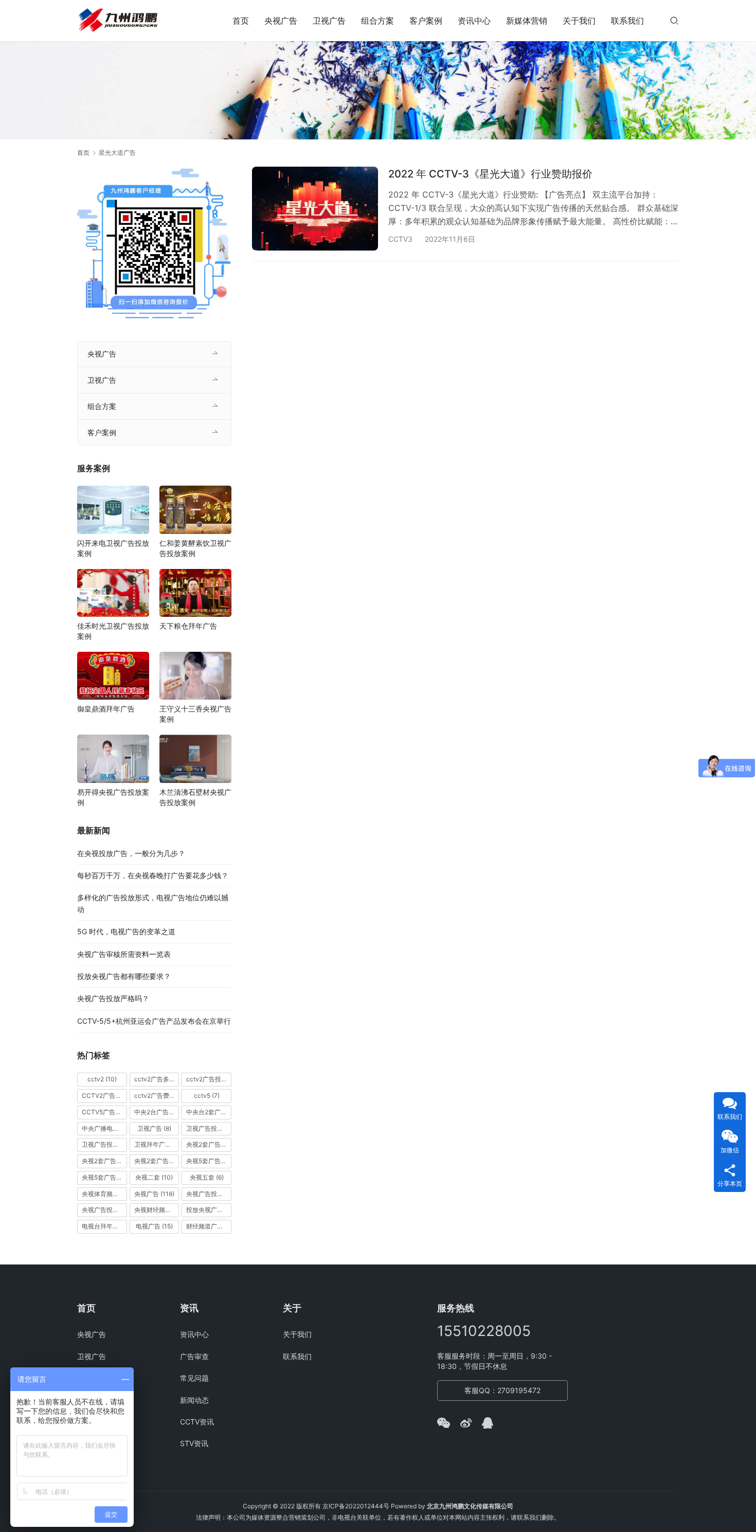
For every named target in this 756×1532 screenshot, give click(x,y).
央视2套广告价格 (104, 1161)
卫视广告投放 (208, 1128)
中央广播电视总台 (104, 1128)
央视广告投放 (208, 1194)
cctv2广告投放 (208, 1079)
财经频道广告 (208, 1226)
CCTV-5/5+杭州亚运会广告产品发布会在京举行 (154, 1021)
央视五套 (207, 1177)
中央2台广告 (156, 1112)
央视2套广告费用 (156, 1161)
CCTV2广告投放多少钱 (104, 1095)
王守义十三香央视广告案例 (195, 713)
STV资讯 (194, 1443)
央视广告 (280, 20)
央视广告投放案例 (104, 1210)
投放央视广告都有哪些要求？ (124, 976)
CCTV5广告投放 (104, 1112)
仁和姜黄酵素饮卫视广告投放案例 (195, 548)
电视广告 (154, 1226)
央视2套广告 (208, 1144)
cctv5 (207, 1095)
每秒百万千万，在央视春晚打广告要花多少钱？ (152, 875)
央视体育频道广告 (104, 1194)
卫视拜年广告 (156, 1144)
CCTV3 (400, 239)
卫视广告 (329, 20)
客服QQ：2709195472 (502, 1390)
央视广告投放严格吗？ (113, 998)
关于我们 (579, 20)
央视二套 (154, 1177)
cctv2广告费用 (156, 1095)
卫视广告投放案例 (104, 1144)
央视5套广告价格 (208, 1161)
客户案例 (425, 20)
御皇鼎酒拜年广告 (106, 708)
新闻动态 (194, 1400)
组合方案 (377, 20)
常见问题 (194, 1378)
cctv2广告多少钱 (156, 1079)
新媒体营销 (526, 20)
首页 (240, 20)
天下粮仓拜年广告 (188, 625)
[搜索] (674, 20)
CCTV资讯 (197, 1421)
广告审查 (194, 1356)
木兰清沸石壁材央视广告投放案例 (195, 797)
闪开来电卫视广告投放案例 (113, 548)
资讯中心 (474, 20)
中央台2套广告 (208, 1112)
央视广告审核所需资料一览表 (124, 954)
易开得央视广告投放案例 (113, 797)
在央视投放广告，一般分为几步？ (131, 853)
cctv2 (102, 1079)
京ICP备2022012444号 (355, 1506)
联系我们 (627, 20)
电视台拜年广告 (104, 1226)
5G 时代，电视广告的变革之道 (126, 931)
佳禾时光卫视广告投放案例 (113, 630)
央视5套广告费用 (104, 1177)
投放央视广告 (208, 1210)
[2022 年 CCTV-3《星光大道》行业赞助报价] (315, 209)
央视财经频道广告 (156, 1210)
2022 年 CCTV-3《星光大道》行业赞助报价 (490, 174)
